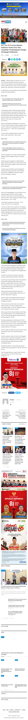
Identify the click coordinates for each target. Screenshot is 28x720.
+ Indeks (23, 709)
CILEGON (4, 428)
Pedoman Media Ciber (14, 711)
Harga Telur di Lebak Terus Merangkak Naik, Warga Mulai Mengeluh (7, 415)
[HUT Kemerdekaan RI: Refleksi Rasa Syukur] (21, 663)
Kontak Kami (17, 709)
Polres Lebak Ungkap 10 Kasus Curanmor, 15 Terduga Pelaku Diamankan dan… (15, 613)
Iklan (7, 709)
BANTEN (3, 43)
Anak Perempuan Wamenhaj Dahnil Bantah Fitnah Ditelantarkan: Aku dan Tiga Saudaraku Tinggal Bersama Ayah (13, 224)
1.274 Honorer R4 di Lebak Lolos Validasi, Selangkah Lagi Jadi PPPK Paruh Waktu (20, 415)
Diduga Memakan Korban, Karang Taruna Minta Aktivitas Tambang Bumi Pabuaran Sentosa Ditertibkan (13, 182)
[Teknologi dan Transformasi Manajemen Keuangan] (14, 643)
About (4, 709)
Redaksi (11, 709)
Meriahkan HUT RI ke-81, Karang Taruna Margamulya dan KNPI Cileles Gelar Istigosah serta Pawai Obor (14, 105)
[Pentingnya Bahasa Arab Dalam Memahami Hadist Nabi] (21, 679)
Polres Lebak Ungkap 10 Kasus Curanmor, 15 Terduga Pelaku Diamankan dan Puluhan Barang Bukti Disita (13, 149)
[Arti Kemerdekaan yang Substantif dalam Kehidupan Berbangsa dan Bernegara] (7, 663)
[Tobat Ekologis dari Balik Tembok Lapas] (7, 679)
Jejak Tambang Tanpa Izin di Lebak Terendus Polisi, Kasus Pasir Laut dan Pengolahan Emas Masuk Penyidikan (14, 143)
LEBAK (16, 428)
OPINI (3, 637)
